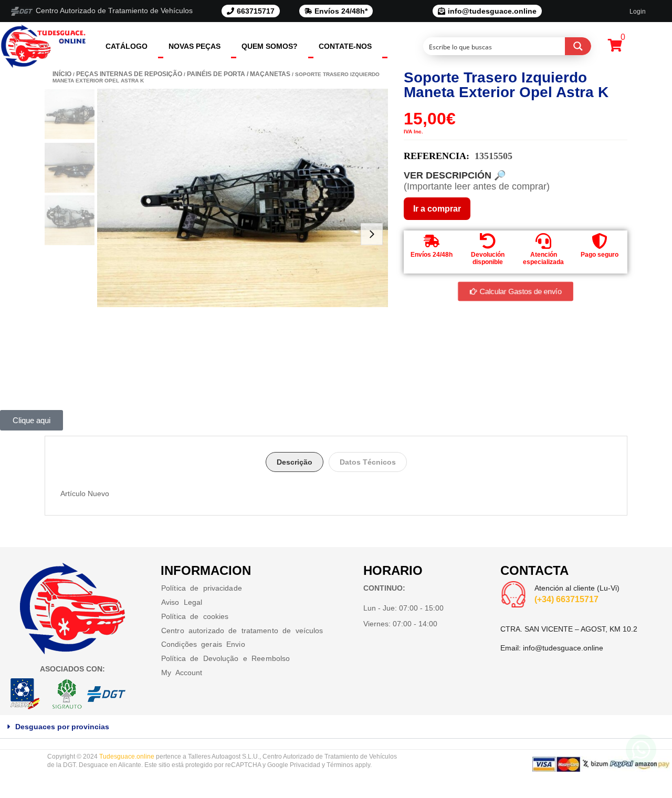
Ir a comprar (437, 208)
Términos (340, 765)
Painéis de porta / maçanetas (238, 74)
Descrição (294, 462)
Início (61, 74)
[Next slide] (372, 234)
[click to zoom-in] (242, 198)
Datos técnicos (368, 462)
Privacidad (305, 765)
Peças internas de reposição (129, 74)
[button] (336, 727)
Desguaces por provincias (62, 726)
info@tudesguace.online (563, 648)
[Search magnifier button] (578, 46)
